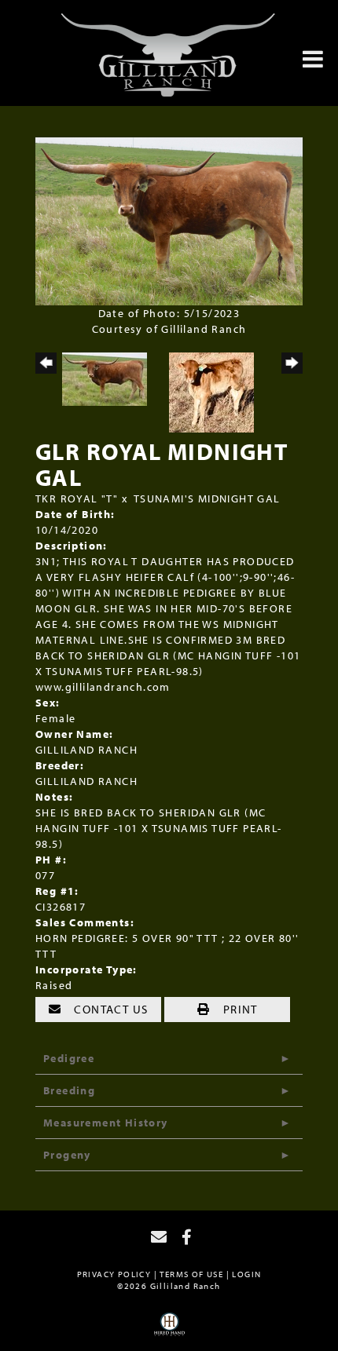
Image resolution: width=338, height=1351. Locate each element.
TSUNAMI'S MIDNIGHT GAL (207, 498)
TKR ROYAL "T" (76, 498)
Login (246, 1274)
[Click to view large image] (169, 220)
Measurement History (105, 1122)
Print (238, 1009)
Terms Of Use (191, 1274)
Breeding (69, 1090)
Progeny (67, 1155)
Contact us (109, 1009)
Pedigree (68, 1058)
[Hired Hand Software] (169, 1330)
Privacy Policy (114, 1274)
